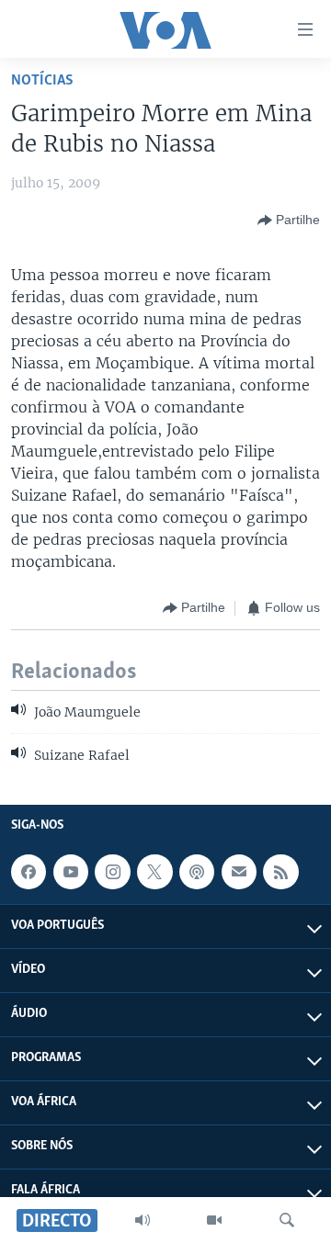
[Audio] (142, 1220)
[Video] (214, 1220)
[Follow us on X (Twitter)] (154, 871)
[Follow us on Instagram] (112, 871)
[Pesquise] (286, 1220)
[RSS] (280, 871)
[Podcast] (196, 871)
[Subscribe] (239, 871)
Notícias (42, 80)
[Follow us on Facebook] (28, 871)
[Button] (288, 220)
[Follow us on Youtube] (70, 871)
